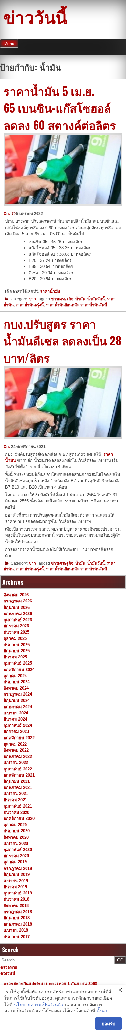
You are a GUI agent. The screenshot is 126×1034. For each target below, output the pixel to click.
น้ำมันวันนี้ (96, 299)
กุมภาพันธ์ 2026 (18, 619)
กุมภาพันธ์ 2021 (18, 806)
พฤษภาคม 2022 (18, 756)
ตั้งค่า (102, 1010)
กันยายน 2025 (17, 644)
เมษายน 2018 (16, 930)
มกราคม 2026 (16, 626)
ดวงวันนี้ (7, 973)
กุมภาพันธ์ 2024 (18, 725)
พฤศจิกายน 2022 (19, 738)
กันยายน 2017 (17, 936)
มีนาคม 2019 (15, 886)
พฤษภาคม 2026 (18, 613)
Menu (9, 43)
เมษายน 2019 (16, 880)
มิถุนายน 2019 (17, 874)
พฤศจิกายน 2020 (19, 818)
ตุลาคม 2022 (15, 744)
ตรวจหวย (8, 967)
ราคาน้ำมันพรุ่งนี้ (30, 305)
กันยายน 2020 (17, 830)
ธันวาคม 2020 (16, 812)
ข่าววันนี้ (35, 16)
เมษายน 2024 (16, 713)
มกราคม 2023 (16, 731)
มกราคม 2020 (16, 855)
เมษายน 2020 (16, 843)
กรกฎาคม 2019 (18, 868)
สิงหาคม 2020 (16, 837)
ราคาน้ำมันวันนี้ (93, 305)
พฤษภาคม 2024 (18, 706)
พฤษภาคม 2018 (18, 924)
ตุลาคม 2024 (15, 675)
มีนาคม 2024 (15, 719)
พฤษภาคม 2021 (18, 787)
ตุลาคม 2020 (15, 824)
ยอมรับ (108, 1023)
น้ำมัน (80, 299)
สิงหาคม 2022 (16, 750)
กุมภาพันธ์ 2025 (18, 663)
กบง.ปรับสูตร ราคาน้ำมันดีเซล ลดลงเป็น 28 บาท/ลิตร (62, 340)
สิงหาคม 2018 (16, 905)
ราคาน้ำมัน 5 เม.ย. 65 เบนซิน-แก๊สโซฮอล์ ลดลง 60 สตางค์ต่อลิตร (60, 107)
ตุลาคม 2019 (15, 862)
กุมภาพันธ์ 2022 (18, 769)
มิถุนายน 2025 (17, 650)
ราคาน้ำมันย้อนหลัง (62, 305)
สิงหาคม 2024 (16, 688)
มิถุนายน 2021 (17, 781)
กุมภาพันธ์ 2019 (18, 893)
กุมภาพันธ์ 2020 (18, 849)
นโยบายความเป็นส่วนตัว (38, 1004)
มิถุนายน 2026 (17, 607)
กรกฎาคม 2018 (18, 911)
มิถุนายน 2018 (17, 918)
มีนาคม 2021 (15, 799)
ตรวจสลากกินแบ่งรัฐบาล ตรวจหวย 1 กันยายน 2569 (50, 983)
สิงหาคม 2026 (16, 594)
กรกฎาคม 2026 (18, 601)
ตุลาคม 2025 (15, 638)
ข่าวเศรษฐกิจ (62, 299)
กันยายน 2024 (17, 682)
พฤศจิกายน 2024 (19, 669)
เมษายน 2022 (16, 762)
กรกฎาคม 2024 (18, 694)
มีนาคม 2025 (15, 657)
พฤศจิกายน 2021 (19, 775)
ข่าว (32, 299)
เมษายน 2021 (16, 793)
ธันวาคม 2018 (16, 899)
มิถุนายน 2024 (17, 700)
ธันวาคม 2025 (16, 632)
